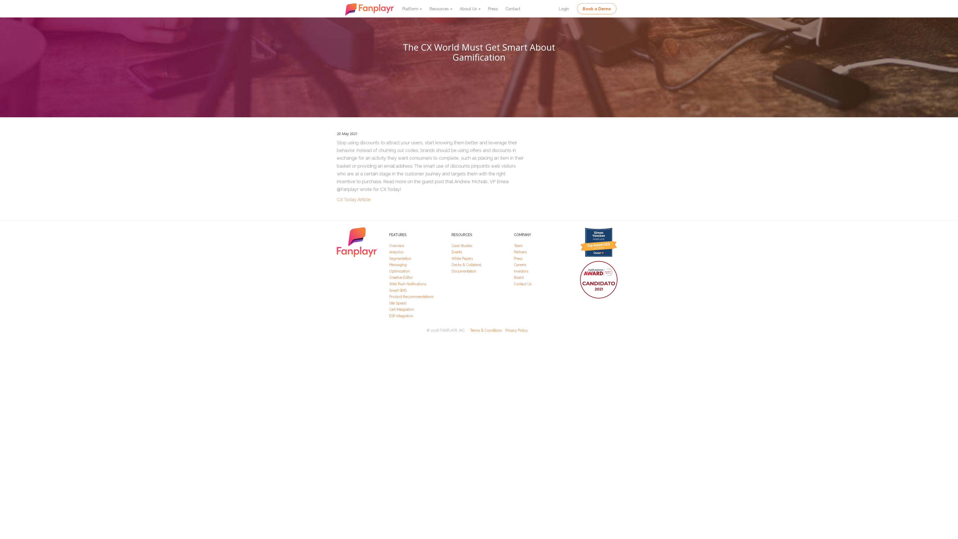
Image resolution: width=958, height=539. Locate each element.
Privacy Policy (516, 330)
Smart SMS (397, 290)
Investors (521, 271)
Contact (512, 8)
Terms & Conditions (486, 330)
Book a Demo (597, 8)
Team (518, 246)
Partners (520, 252)
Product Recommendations (411, 297)
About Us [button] (469, 8)
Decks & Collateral (466, 265)
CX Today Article (353, 199)
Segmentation (400, 259)
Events (457, 252)
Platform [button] (410, 8)
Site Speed (397, 303)
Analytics (396, 252)
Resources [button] (439, 8)
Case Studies (462, 246)
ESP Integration (401, 316)
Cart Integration (401, 309)
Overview (396, 246)
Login (564, 8)
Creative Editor (401, 277)
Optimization (399, 271)
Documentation (464, 271)
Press (493, 8)
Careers (520, 265)
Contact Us (523, 284)
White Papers (462, 259)
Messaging (398, 265)
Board (519, 277)
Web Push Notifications (407, 284)
